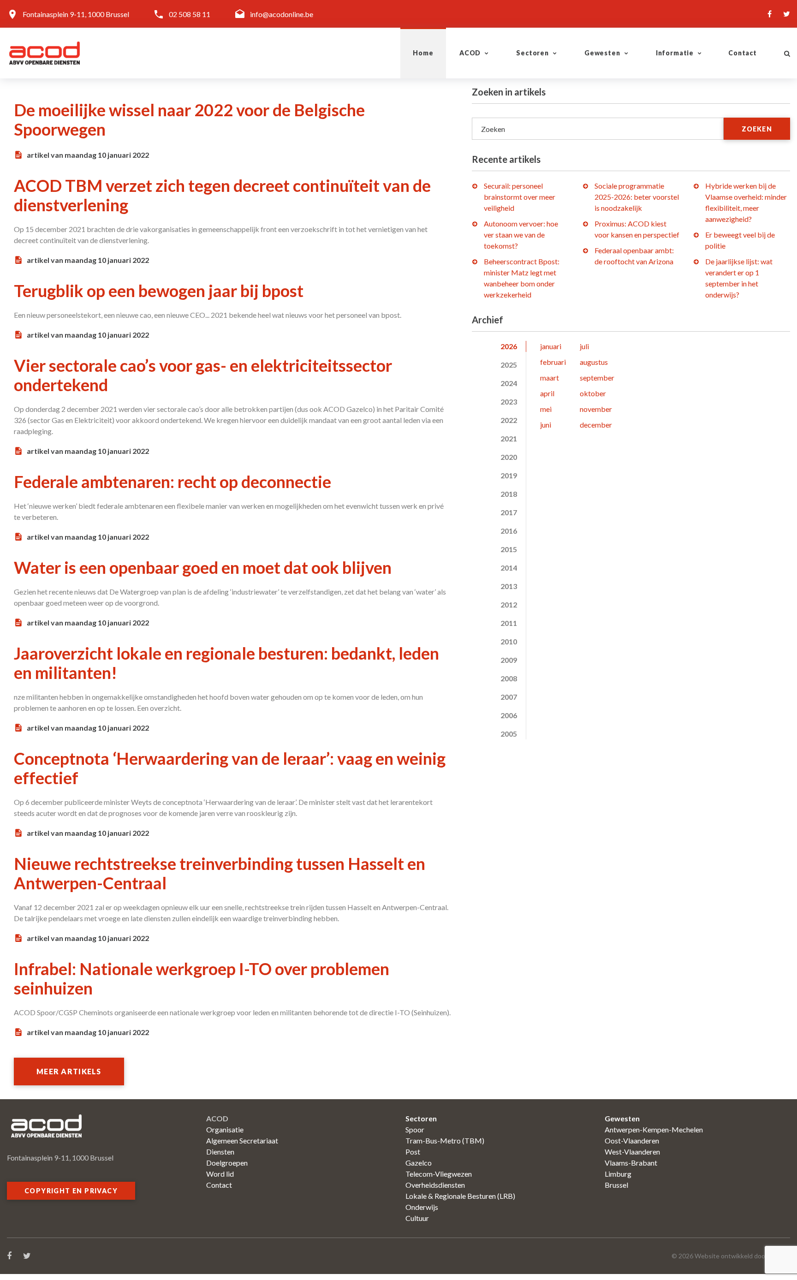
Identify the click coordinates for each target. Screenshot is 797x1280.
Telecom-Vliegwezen (438, 1173)
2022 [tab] (508, 420)
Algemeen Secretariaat (242, 1140)
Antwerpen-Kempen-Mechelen (654, 1129)
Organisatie (225, 1129)
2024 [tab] (508, 383)
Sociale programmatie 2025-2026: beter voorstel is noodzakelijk (637, 196)
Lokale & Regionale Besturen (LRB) (460, 1195)
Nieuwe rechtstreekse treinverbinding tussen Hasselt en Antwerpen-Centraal (219, 873)
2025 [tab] (508, 364)
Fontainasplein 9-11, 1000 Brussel (76, 14)
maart (549, 377)
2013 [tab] (508, 586)
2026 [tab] (508, 346)
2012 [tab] (508, 604)
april (547, 393)
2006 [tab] (508, 715)
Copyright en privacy (71, 1191)
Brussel (616, 1184)
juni (545, 424)
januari (550, 346)
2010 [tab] (508, 641)
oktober (593, 393)
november (596, 409)
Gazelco (418, 1162)
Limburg (618, 1173)
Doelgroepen (227, 1162)
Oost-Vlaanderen (632, 1140)
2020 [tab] (508, 456)
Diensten (220, 1151)
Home (423, 53)
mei (546, 409)
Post (412, 1151)
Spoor (414, 1129)
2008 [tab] (508, 678)
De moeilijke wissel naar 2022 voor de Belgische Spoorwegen (189, 119)
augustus (594, 361)
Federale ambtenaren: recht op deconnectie (172, 481)
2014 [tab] (508, 567)
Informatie (675, 53)
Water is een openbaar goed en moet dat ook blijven (203, 567)
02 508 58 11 (189, 14)
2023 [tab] (508, 401)
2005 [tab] (508, 733)
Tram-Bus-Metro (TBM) (444, 1140)
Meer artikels (68, 1071)
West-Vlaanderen (632, 1151)
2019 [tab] (508, 475)
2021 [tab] (508, 438)
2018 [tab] (508, 493)
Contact (742, 53)
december (596, 424)
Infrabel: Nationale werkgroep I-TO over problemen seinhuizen (201, 978)
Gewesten (602, 53)
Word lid (220, 1173)
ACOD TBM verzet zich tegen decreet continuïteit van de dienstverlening (222, 195)
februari (553, 361)
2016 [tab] (508, 530)
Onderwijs (421, 1207)
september (597, 377)
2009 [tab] (508, 659)
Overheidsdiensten (435, 1184)
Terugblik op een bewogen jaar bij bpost (158, 290)
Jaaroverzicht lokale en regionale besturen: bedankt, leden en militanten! (226, 663)
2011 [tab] (508, 623)
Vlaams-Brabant (631, 1162)
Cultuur (417, 1218)
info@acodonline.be (281, 14)
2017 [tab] (508, 512)
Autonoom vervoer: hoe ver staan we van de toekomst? (521, 234)
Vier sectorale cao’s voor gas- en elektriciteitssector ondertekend (203, 375)
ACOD (470, 53)
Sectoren (532, 53)
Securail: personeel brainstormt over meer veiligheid (519, 196)
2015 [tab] (508, 549)
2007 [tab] (508, 696)
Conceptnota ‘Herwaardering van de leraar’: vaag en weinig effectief (230, 768)
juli (584, 346)
